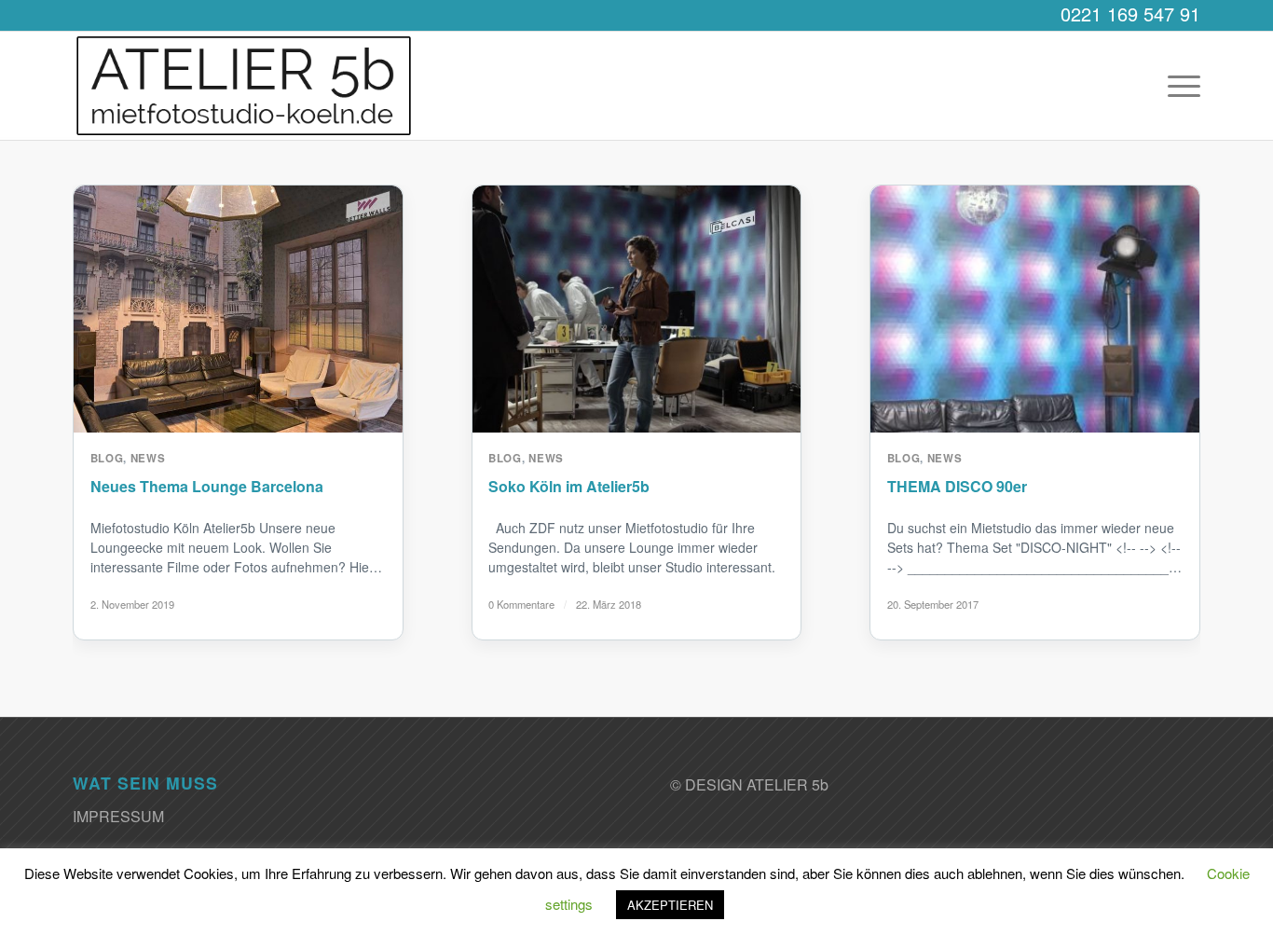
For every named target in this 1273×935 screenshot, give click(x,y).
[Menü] (1178, 86)
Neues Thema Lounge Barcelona (206, 486)
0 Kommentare (521, 604)
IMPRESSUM (118, 816)
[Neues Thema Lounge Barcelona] (238, 309)
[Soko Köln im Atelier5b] (636, 309)
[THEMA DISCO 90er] (1034, 309)
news (148, 458)
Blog (107, 458)
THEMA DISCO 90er (957, 486)
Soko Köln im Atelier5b (569, 486)
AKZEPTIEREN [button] (670, 905)
